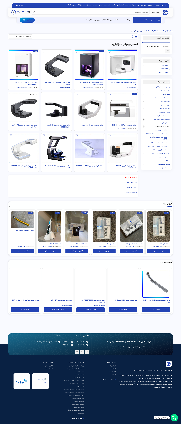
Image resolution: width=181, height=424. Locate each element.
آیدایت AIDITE (163, 73)
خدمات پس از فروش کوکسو (76, 395)
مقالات (114, 375)
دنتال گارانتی (169, 31)
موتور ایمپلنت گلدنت (78, 398)
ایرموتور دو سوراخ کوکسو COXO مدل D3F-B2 (25, 300)
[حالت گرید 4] (133, 36)
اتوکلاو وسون (80, 386)
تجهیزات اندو (166, 94)
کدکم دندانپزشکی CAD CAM (155, 31)
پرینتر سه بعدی (164, 157)
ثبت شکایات (49, 369)
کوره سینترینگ (164, 161)
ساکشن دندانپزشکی (164, 112)
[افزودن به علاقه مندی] (109, 52)
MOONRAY (164, 69)
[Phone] (174, 417)
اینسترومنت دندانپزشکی (163, 87)
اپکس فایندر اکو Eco (109, 244)
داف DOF (165, 65)
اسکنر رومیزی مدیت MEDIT (159, 143)
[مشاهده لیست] (136, 36)
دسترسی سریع (111, 363)
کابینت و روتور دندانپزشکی (162, 116)
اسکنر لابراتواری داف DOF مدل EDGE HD (123, 125)
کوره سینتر (81, 413)
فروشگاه (113, 369)
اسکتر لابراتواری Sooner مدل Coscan (92, 125)
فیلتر (167, 50)
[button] (158, 251)
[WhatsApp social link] (19, 5)
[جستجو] (34, 12)
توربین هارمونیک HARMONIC (52, 230)
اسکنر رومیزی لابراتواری (162, 126)
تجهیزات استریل (165, 91)
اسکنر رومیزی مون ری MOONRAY (157, 146)
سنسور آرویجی (80, 372)
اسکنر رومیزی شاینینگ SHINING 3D (156, 134)
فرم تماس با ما (111, 372)
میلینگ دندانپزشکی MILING (160, 153)
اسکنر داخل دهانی (164, 123)
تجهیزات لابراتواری (165, 108)
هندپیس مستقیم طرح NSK (161, 244)
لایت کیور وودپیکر (79, 378)
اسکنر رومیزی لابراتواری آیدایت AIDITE (158, 138)
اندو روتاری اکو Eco (82, 244)
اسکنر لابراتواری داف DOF (160, 150)
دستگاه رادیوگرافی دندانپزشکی (75, 369)
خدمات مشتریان (48, 363)
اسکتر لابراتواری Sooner (160, 130)
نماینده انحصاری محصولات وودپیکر (73, 389)
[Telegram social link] (17, 5)
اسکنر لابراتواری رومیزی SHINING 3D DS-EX (89, 166)
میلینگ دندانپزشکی (78, 404)
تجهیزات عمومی (165, 105)
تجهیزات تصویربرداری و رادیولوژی (161, 98)
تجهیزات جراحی (165, 101)
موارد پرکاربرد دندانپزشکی (76, 363)
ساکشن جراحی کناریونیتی (76, 384)
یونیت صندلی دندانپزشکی (76, 366)
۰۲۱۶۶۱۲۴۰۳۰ (151, 5)
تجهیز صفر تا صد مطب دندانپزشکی (73, 381)
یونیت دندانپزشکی (165, 168)
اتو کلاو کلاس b (80, 375)
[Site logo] (165, 12)
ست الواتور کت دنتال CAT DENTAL (61, 300)
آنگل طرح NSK (138, 244)
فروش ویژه (28, 20)
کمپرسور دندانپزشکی (164, 164)
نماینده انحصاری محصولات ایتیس (74, 392)
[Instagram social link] (22, 5)
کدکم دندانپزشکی (79, 401)
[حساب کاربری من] (13, 12)
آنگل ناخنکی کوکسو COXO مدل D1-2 (126, 300)
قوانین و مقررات (48, 366)
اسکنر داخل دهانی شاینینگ (76, 410)
